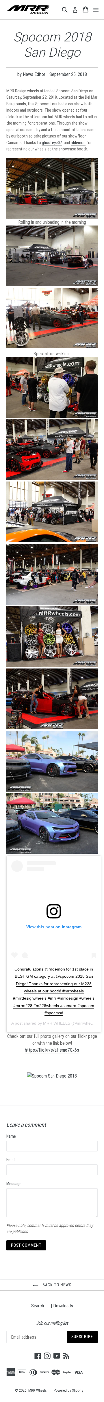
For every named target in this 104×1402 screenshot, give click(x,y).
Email (10, 1159)
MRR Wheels (37, 1390)
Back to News (56, 1285)
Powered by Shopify (68, 1390)
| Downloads (62, 1306)
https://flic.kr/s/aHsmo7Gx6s (52, 1050)
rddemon (78, 142)
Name (11, 1136)
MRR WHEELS (56, 1023)
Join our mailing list (52, 1323)
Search (37, 1306)
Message (13, 1183)
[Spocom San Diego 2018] (52, 1076)
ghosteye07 (52, 142)
